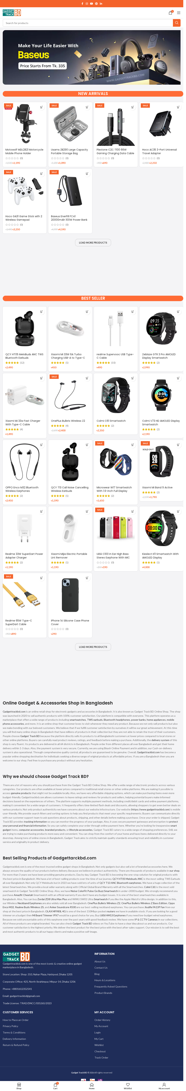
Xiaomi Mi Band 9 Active (157, 487)
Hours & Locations (104, 980)
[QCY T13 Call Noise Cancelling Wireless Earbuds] (70, 462)
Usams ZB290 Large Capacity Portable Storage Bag (69, 151)
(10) (113, 362)
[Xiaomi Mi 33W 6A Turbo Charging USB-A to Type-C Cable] (70, 328)
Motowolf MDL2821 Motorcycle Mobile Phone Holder (24, 151)
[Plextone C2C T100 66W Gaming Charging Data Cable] (116, 124)
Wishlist (99, 1045)
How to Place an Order (16, 1019)
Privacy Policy (10, 1026)
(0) (21, 158)
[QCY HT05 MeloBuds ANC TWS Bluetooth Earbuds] (24, 328)
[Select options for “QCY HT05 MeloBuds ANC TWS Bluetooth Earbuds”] (41, 311)
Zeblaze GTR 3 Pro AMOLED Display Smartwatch (159, 356)
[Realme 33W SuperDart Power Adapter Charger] (24, 528)
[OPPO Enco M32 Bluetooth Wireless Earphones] (24, 462)
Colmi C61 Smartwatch (111, 421)
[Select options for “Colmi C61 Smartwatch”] (133, 378)
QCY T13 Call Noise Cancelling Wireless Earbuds (69, 489)
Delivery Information (14, 1038)
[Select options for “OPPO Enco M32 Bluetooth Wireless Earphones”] (41, 445)
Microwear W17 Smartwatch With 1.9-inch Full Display (114, 489)
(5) (67, 362)
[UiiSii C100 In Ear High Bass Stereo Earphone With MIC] (116, 528)
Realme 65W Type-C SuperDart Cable (18, 622)
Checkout (100, 1051)
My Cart (99, 1038)
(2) (158, 362)
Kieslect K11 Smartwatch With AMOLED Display (160, 555)
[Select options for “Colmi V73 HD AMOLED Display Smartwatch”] (178, 378)
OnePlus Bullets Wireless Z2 (68, 421)
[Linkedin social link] (101, 3)
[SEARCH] (177, 23)
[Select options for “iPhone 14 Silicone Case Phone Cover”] (87, 578)
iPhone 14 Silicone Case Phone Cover (70, 622)
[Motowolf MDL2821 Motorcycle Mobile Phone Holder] (24, 124)
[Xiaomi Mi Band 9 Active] (161, 462)
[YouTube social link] (91, 3)
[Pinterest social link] (96, 3)
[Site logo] (12, 12)
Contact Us (101, 967)
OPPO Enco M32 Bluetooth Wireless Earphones (22, 489)
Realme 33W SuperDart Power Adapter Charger (24, 555)
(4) (21, 429)
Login (97, 1032)
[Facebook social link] (82, 3)
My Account (101, 1026)
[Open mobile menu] (178, 12)
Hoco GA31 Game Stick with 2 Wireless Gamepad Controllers (23, 219)
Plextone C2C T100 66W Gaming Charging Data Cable (115, 151)
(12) (22, 362)
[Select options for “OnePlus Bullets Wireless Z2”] (87, 378)
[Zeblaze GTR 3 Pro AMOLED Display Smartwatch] (161, 328)
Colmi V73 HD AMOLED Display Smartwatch (161, 422)
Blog (97, 973)
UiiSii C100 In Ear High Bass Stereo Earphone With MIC (113, 555)
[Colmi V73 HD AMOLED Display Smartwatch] (161, 395)
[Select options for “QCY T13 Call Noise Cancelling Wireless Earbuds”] (87, 445)
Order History (102, 1019)
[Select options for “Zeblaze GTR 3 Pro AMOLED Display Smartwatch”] (178, 311)
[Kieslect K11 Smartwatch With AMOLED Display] (161, 528)
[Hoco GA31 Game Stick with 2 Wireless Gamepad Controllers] (24, 190)
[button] (41, 107)
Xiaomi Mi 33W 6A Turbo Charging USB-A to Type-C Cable (68, 358)
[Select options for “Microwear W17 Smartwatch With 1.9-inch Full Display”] (133, 445)
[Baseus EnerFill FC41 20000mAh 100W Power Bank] (70, 190)
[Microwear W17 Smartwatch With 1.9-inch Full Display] (116, 462)
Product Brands (103, 992)
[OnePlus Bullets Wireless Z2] (70, 395)
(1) (67, 496)
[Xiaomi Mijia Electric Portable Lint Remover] (70, 528)
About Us (99, 961)
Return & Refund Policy (16, 1045)
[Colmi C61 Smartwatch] (116, 395)
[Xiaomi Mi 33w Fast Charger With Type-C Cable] (24, 395)
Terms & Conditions (14, 1032)
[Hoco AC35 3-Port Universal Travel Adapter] (161, 124)
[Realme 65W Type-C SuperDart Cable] (24, 595)
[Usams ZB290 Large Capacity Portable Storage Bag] (70, 124)
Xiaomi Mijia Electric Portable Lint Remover (69, 555)
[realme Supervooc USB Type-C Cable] (116, 328)
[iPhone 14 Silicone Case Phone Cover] (70, 595)
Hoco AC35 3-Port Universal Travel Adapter (159, 151)
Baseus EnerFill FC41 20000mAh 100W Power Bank (69, 218)
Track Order (101, 1057)
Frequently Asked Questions (110, 986)
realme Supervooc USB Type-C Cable (115, 356)
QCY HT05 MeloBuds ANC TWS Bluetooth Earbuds (24, 356)
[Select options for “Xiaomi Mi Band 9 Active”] (178, 445)
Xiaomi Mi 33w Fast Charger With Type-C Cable (22, 422)
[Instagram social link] (87, 3)
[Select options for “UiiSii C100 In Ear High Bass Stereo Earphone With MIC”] (133, 511)
